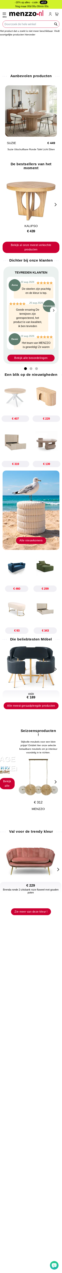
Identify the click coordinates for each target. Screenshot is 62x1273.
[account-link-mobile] (51, 14)
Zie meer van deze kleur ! (31, 911)
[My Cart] (57, 14)
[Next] (55, 115)
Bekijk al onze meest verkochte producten (31, 247)
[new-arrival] (31, 510)
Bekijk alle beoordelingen (31, 357)
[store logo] (27, 13)
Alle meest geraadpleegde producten (31, 705)
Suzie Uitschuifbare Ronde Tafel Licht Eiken (31, 149)
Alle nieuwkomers (31, 540)
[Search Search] (56, 24)
